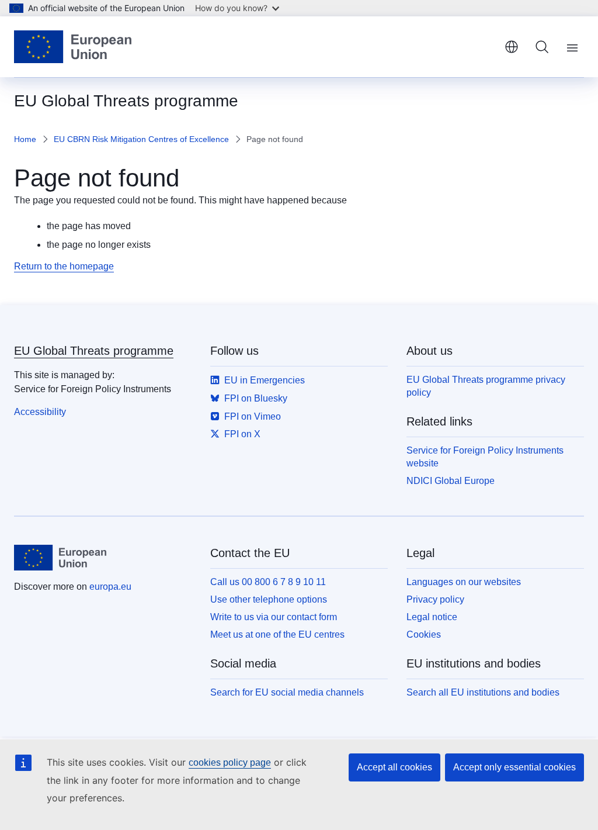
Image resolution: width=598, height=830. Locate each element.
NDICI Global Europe (450, 481)
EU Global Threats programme (93, 350)
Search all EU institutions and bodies (482, 692)
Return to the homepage (64, 266)
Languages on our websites (463, 582)
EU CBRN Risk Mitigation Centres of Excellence (141, 139)
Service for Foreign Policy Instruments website (485, 456)
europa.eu (110, 587)
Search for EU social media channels (287, 692)
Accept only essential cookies (514, 767)
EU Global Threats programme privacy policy (485, 386)
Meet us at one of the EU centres (277, 634)
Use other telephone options (268, 599)
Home (25, 139)
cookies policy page (230, 762)
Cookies (423, 634)
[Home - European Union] (72, 46)
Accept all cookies (394, 767)
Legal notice (431, 617)
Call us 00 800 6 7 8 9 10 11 (268, 582)
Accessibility (40, 412)
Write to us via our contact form (273, 617)
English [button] (512, 47)
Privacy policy (435, 599)
